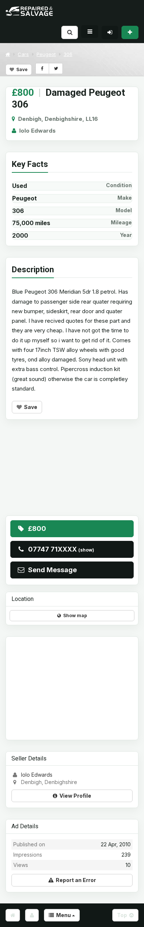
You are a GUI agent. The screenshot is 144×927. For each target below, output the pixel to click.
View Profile (74, 796)
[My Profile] (32, 915)
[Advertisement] (72, 473)
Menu (63, 915)
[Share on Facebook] (42, 68)
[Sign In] (110, 32)
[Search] (69, 32)
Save (21, 69)
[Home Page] (13, 915)
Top (123, 915)
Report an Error (75, 880)
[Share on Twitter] (55, 68)
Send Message (51, 570)
